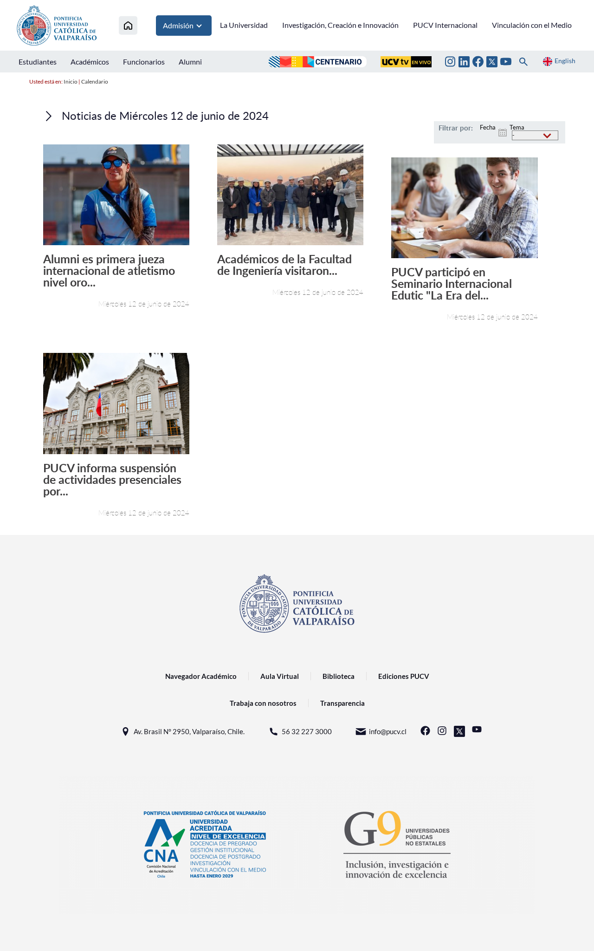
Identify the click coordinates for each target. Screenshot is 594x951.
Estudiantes (38, 61)
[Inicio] (128, 25)
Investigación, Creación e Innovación (340, 24)
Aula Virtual (279, 676)
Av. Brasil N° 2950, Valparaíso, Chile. (189, 731)
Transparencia (342, 703)
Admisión (178, 25)
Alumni (190, 61)
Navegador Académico (201, 676)
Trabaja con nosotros (263, 703)
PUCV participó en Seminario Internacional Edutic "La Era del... (451, 283)
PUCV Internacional (445, 24)
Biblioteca (339, 676)
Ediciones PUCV (403, 676)
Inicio (70, 81)
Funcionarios (144, 61)
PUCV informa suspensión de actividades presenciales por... (112, 479)
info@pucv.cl (388, 731)
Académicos (90, 61)
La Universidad (244, 24)
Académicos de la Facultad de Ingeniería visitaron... (284, 265)
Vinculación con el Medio (532, 24)
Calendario (94, 81)
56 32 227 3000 (307, 731)
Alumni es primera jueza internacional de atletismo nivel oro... (109, 270)
